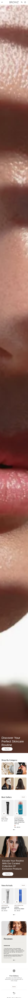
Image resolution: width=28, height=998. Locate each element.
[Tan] (15, 825)
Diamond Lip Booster (5, 908)
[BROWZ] (14, 2)
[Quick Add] (4, 813)
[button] (3, 2)
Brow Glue (4, 819)
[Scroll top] (26, 996)
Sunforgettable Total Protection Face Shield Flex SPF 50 (19, 821)
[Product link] (7, 811)
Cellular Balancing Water (19, 908)
